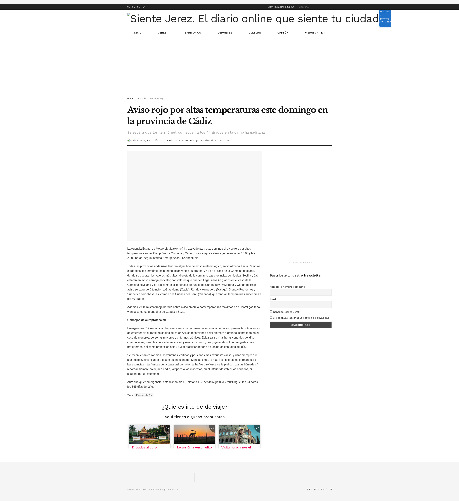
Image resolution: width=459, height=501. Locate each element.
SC (133, 7)
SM (138, 7)
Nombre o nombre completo (287, 286)
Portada (142, 98)
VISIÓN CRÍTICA (315, 32)
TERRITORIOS (192, 32)
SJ (128, 7)
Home (130, 98)
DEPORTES (225, 32)
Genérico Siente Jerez (286, 311)
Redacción (152, 140)
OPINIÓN (282, 32)
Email (273, 299)
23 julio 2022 (172, 140)
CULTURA (255, 32)
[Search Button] (330, 7)
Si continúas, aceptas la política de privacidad (300, 317)
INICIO (137, 32)
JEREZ (162, 32)
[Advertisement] (229, 68)
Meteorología (157, 98)
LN (144, 7)
